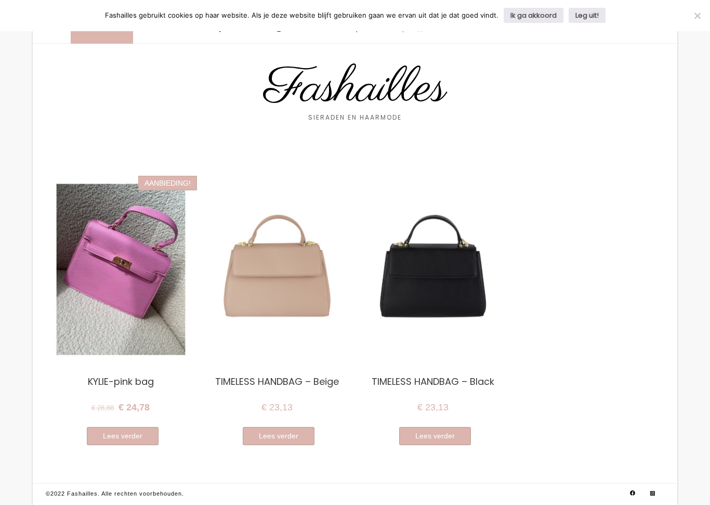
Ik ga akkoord (533, 15)
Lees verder (122, 436)
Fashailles (355, 88)
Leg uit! (587, 15)
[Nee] (697, 15)
